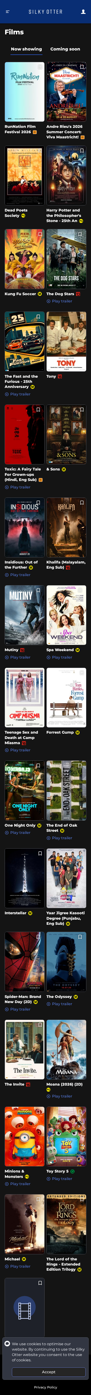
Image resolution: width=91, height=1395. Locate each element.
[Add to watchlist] (40, 67)
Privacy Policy (45, 1387)
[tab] (26, 49)
